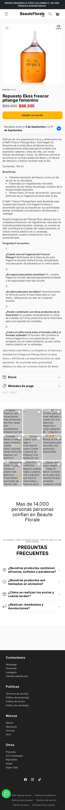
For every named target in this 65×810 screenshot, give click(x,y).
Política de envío (21, 805)
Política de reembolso (17, 705)
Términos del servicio (46, 800)
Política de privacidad (22, 800)
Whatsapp (11, 664)
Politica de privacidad (17, 697)
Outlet (9, 763)
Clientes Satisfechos (17, 676)
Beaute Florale (24, 795)
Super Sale (12, 767)
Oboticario (11, 726)
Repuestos (11, 759)
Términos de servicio (17, 693)
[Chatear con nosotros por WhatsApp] (6, 793)
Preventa (11, 752)
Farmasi (10, 730)
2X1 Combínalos (14, 755)
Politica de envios (15, 701)
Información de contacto (43, 805)
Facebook (11, 668)
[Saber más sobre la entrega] (58, 128)
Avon (8, 734)
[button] (6, 14)
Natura (9, 722)
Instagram (11, 672)
